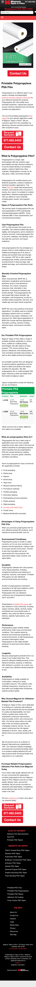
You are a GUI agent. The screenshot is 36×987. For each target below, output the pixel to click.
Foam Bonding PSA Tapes (15, 876)
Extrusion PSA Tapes (13, 863)
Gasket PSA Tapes (12, 866)
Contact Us (14, 915)
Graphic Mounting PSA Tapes (16, 872)
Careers (13, 918)
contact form (13, 798)
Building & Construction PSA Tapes (18, 860)
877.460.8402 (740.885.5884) (18, 949)
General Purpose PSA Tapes (15, 869)
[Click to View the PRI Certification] (18, 10)
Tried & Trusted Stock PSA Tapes (17, 850)
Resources (14, 931)
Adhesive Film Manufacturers (18, 834)
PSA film (10, 187)
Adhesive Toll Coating (15, 897)
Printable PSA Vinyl (14, 887)
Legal (12, 922)
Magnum (18, 963)
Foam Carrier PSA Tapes (16, 900)
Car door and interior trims (13, 507)
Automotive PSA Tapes (13, 856)
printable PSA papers (21, 604)
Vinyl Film (10, 837)
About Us (13, 912)
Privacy (12, 928)
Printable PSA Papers (15, 840)
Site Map (13, 934)
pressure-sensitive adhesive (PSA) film (16, 97)
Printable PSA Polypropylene (18, 891)
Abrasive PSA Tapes (12, 853)
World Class (14, 925)
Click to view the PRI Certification (18, 7)
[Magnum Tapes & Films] (15, 2)
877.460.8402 (30, 1)
